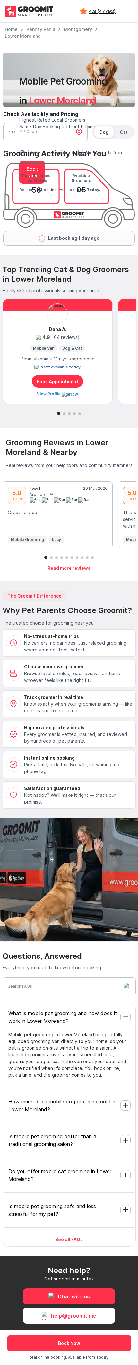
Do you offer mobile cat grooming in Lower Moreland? (59, 1175)
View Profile (49, 394)
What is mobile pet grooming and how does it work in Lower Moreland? (62, 1017)
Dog (103, 132)
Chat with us (74, 1296)
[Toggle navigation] (127, 11)
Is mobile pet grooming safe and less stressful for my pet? (52, 1210)
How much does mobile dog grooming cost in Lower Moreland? (62, 1105)
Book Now (69, 1343)
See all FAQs (69, 1239)
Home (11, 29)
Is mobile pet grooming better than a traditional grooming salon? (52, 1140)
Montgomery (78, 29)
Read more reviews (69, 568)
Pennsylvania (40, 29)
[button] (58, 413)
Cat (124, 132)
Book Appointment (57, 381)
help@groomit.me (73, 1315)
